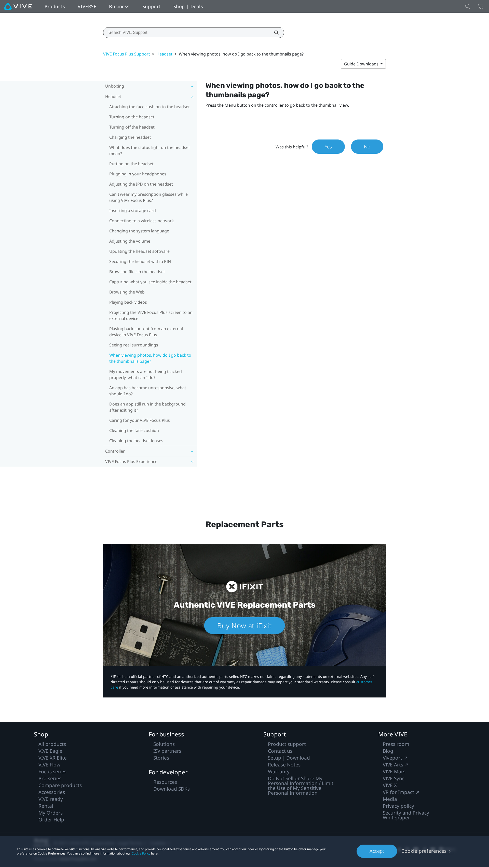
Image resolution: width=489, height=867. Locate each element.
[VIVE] (18, 6)
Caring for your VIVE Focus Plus (139, 420)
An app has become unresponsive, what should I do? (147, 391)
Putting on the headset (131, 163)
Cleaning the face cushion (134, 430)
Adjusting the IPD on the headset (141, 184)
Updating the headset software (139, 251)
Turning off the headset (132, 127)
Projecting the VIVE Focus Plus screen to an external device (151, 315)
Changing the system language (139, 231)
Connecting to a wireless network (141, 220)
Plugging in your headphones (137, 174)
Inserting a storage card (132, 210)
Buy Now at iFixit (244, 625)
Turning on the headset (131, 117)
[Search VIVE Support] (273, 32)
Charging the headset (130, 137)
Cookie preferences (423, 851)
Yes (328, 146)
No (367, 146)
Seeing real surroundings (133, 345)
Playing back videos (128, 302)
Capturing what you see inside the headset (150, 282)
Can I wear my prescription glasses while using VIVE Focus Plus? (148, 197)
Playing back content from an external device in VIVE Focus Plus (146, 332)
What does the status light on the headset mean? (149, 150)
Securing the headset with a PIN (140, 261)
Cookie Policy (141, 853)
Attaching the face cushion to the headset (149, 106)
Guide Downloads (361, 64)
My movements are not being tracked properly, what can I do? (145, 374)
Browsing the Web (127, 292)
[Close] (467, 6)
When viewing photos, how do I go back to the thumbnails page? (150, 358)
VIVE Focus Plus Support (126, 54)
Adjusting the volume (129, 241)
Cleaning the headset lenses (136, 440)
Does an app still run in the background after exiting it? (147, 407)
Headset (164, 54)
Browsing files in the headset (137, 271)
